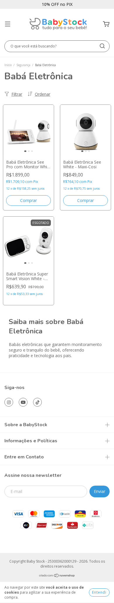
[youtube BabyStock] (23, 402)
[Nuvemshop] (57, 576)
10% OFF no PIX (57, 4)
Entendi (99, 592)
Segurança (23, 65)
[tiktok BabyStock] (37, 402)
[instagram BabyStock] (8, 402)
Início (8, 65)
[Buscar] (102, 46)
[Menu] (8, 24)
